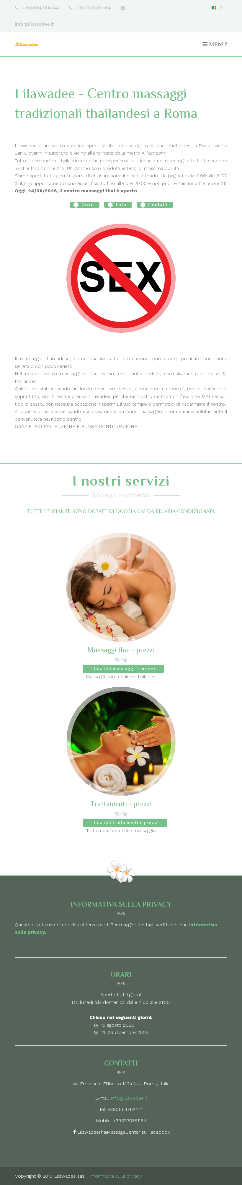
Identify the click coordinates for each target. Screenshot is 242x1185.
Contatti (158, 204)
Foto (121, 204)
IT (219, 8)
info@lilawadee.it (129, 1098)
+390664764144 (125, 1109)
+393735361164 (129, 1120)
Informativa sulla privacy (115, 1176)
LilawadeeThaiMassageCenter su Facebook (123, 1132)
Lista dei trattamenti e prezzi (125, 822)
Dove (87, 204)
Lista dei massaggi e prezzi (123, 668)
